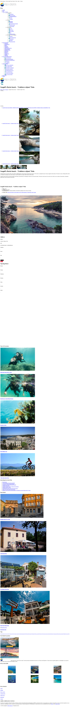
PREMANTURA (7, 50)
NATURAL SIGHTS (9, 69)
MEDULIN (6, 51)
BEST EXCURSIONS (9, 65)
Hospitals (11, 21)
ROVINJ (6, 52)
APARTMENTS (8, 57)
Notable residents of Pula (6, 487)
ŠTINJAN (6, 46)
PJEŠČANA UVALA (8, 48)
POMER (6, 54)
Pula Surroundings (5, 42)
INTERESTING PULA (9, 70)
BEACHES (4, 75)
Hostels (11, 17)
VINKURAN (7, 53)
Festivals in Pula (12, 41)
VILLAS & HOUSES (9, 59)
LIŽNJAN (6, 55)
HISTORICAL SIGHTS (10, 67)
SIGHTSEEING (5, 63)
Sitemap (1, 690)
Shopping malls (12, 25)
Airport (11, 28)
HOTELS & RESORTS (11, 60)
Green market (12, 26)
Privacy (52, 703)
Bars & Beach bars (13, 37)
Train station (12, 31)
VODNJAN (7, 47)
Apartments (11, 14)
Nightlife (11, 40)
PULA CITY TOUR (9, 74)
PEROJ (6, 45)
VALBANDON (7, 49)
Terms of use (2, 695)
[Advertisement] (31, 98)
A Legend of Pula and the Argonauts (8, 483)
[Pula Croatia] (8, 6)
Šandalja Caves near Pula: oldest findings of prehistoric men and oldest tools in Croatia (16, 490)
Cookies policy (2, 693)
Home (1, 89)
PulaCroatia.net (10, 705)
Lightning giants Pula (5, 485)
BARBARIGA (7, 44)
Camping (11, 19)
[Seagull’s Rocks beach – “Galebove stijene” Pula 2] (13, 168)
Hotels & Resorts (13, 16)
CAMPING (7, 62)
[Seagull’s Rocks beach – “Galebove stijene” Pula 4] (24, 168)
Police (12, 22)
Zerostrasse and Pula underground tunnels (9, 484)
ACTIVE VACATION (9, 73)
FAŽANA (6, 43)
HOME (3, 10)
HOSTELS (7, 61)
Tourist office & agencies (14, 23)
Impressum (2, 697)
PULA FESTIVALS (9, 71)
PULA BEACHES (9, 66)
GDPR (3, 76)
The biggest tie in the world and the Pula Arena (10, 488)
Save (2, 261)
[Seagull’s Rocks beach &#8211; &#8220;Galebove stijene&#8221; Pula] (3, 168)
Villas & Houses (12, 15)
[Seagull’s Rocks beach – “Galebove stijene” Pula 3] (19, 168)
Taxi (10, 32)
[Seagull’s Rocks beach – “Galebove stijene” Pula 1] (8, 168)
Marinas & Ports (12, 34)
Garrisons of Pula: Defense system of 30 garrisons (10, 486)
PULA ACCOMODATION (7, 56)
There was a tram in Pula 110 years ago (8, 489)
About (1, 688)
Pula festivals (4, 482)
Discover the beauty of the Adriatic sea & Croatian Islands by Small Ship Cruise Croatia (21, 192)
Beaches (11, 36)
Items (4, 89)
